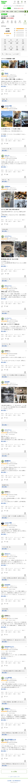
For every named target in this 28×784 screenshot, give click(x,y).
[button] (5, 64)
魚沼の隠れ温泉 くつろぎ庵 (7, 16)
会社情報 (9, 780)
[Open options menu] (26, 73)
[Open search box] (2, 54)
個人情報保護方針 (17, 780)
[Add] (25, 15)
